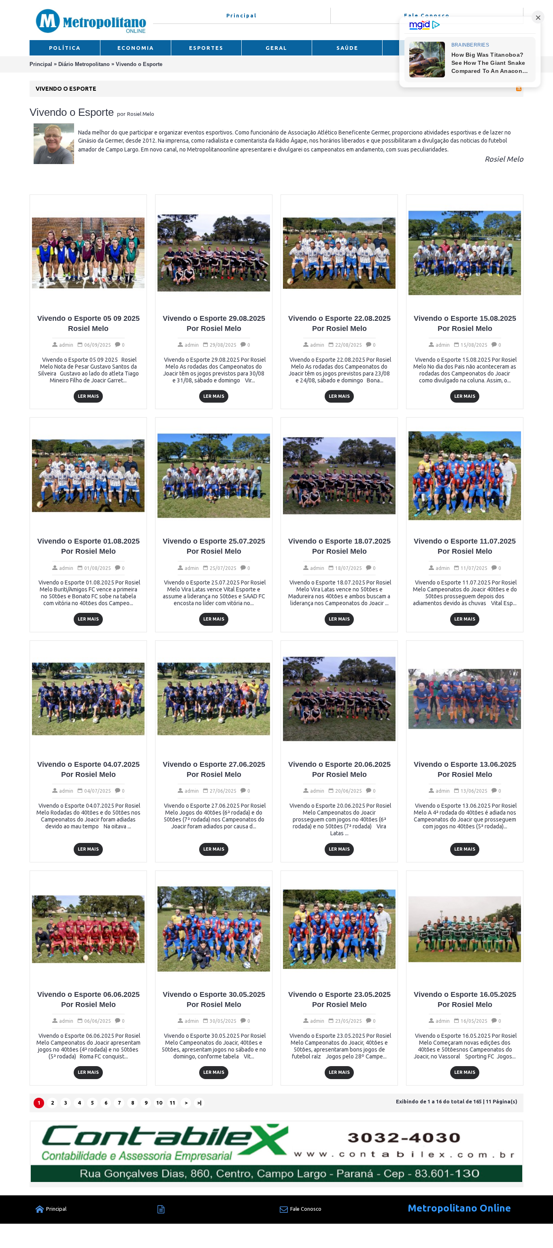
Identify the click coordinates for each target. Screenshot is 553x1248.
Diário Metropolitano (84, 64)
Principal (41, 64)
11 (172, 1102)
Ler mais (88, 396)
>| (199, 1102)
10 (159, 1102)
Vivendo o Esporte (139, 64)
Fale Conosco (305, 1209)
